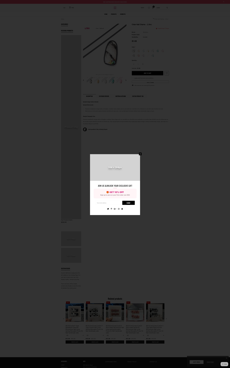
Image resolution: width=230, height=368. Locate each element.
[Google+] (115, 209)
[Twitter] (108, 209)
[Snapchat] (122, 209)
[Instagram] (118, 209)
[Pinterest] (111, 209)
